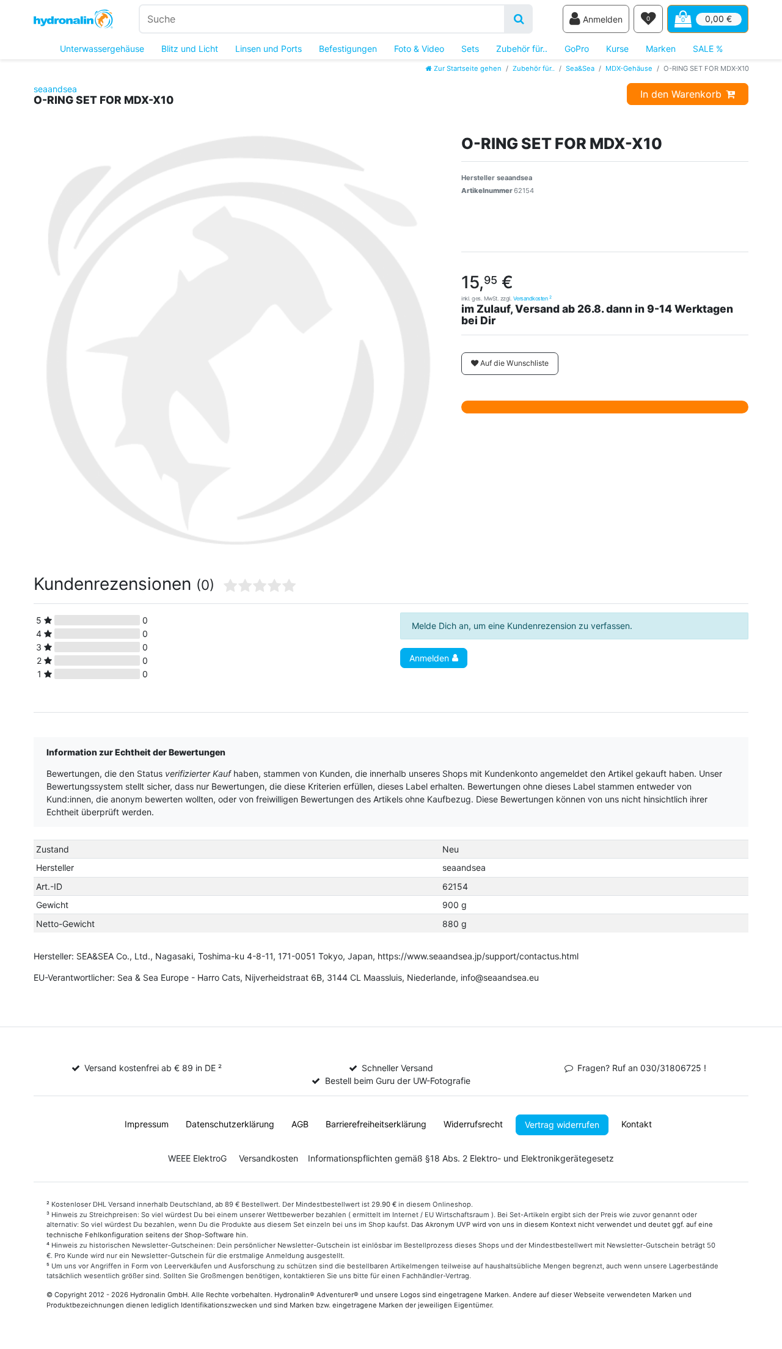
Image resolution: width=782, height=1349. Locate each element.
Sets (470, 48)
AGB (300, 1124)
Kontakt (636, 1124)
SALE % (708, 48)
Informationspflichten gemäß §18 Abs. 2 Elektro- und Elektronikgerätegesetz (461, 1158)
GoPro (577, 48)
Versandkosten (532, 298)
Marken (661, 48)
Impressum (147, 1124)
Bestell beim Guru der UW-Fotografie (397, 1080)
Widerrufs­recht (473, 1124)
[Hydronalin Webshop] (73, 19)
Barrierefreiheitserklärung (376, 1124)
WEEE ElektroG (197, 1158)
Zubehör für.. (521, 48)
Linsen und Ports (268, 48)
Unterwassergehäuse (102, 48)
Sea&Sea (580, 68)
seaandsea (55, 89)
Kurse (617, 48)
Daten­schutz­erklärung (230, 1124)
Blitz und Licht (189, 48)
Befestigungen (348, 48)
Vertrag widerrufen (562, 1124)
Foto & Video (419, 48)
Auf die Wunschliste (513, 363)
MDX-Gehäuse (628, 68)
